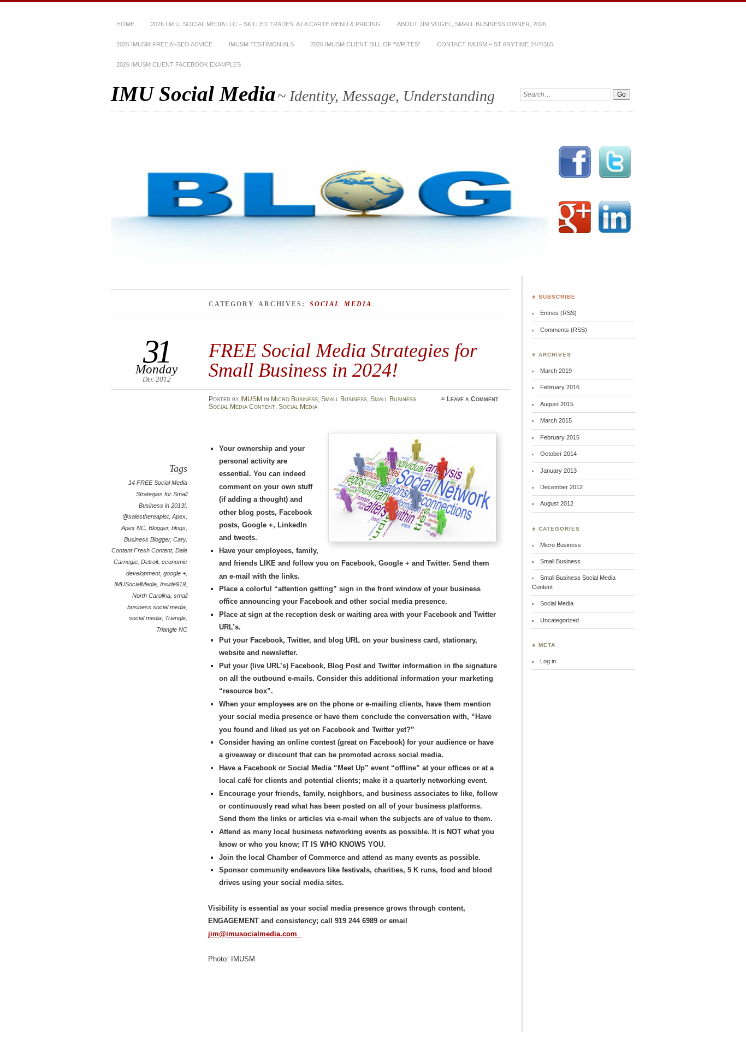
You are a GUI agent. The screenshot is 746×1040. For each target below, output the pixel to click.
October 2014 (558, 453)
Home (125, 24)
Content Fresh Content (141, 550)
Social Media (298, 407)
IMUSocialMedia (135, 584)
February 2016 (559, 387)
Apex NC (133, 528)
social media (145, 618)
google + (174, 573)
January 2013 (558, 470)
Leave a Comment (473, 399)
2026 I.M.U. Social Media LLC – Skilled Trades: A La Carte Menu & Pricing (266, 24)
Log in (548, 661)
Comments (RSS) (563, 329)
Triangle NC (171, 629)
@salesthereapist (145, 516)
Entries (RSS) (558, 313)
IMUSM (251, 399)
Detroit (149, 561)
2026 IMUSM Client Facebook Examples (178, 64)
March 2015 (556, 420)
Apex (179, 516)
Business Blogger (147, 539)
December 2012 (561, 487)
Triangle (175, 618)
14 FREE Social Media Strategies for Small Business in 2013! (157, 493)
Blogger (158, 528)
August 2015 (556, 404)
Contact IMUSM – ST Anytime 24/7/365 (495, 44)
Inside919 (173, 584)
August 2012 (556, 503)
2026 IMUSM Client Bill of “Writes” (365, 44)
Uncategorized (559, 620)
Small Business (344, 399)
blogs (178, 528)
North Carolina (151, 595)
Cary (179, 539)
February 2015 (559, 437)
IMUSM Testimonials (261, 44)
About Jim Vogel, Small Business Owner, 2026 (471, 24)
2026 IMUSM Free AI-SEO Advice (164, 44)
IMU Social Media (193, 93)
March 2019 (556, 370)
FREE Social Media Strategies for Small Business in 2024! (343, 360)
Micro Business (294, 399)
